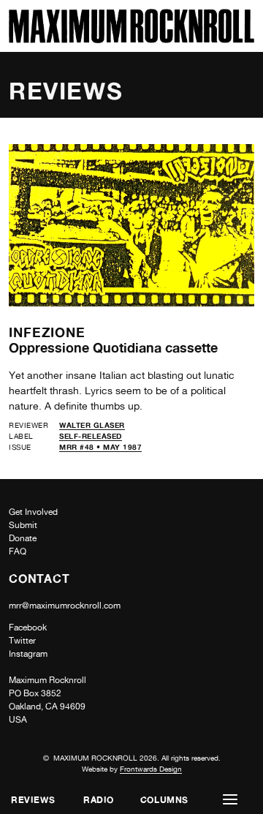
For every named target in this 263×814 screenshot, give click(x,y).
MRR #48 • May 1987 (100, 446)
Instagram (28, 654)
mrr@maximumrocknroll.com (65, 605)
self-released (90, 436)
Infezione (47, 332)
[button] (230, 799)
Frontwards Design (151, 768)
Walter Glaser (92, 425)
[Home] (131, 39)
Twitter (22, 641)
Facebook (28, 627)
